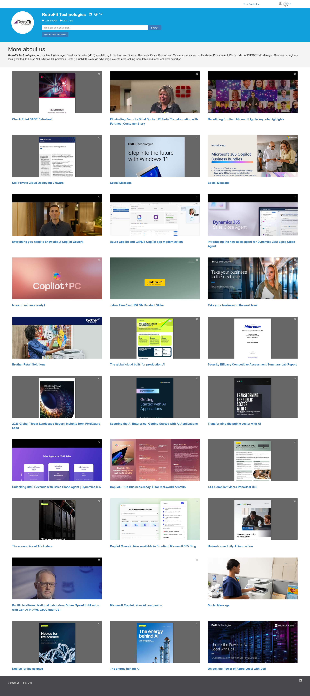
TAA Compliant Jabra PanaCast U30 (232, 487)
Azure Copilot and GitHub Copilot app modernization (146, 242)
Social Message (121, 183)
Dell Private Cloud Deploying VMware (38, 183)
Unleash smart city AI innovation (230, 546)
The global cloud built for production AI (137, 364)
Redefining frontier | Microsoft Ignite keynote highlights (246, 119)
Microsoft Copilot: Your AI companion (136, 605)
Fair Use (27, 682)
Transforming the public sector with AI (234, 423)
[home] (22, 22)
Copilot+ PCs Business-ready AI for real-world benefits (148, 487)
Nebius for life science (27, 668)
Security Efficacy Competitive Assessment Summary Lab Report (252, 364)
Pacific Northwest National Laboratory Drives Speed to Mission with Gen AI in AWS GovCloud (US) (55, 607)
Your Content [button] (250, 4)
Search (154, 27)
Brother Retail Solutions (28, 364)
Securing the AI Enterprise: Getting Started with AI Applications (154, 423)
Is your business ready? (28, 305)
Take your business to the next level (233, 305)
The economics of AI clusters (32, 546)
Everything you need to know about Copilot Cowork (47, 242)
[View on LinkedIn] (90, 14)
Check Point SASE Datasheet (32, 119)
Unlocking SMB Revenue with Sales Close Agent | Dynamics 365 (56, 487)
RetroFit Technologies (64, 14)
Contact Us (13, 682)
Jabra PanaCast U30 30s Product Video (137, 305)
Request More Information (55, 34)
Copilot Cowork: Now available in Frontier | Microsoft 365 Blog (153, 546)
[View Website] (96, 14)
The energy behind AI (125, 668)
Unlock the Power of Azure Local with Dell (237, 668)
